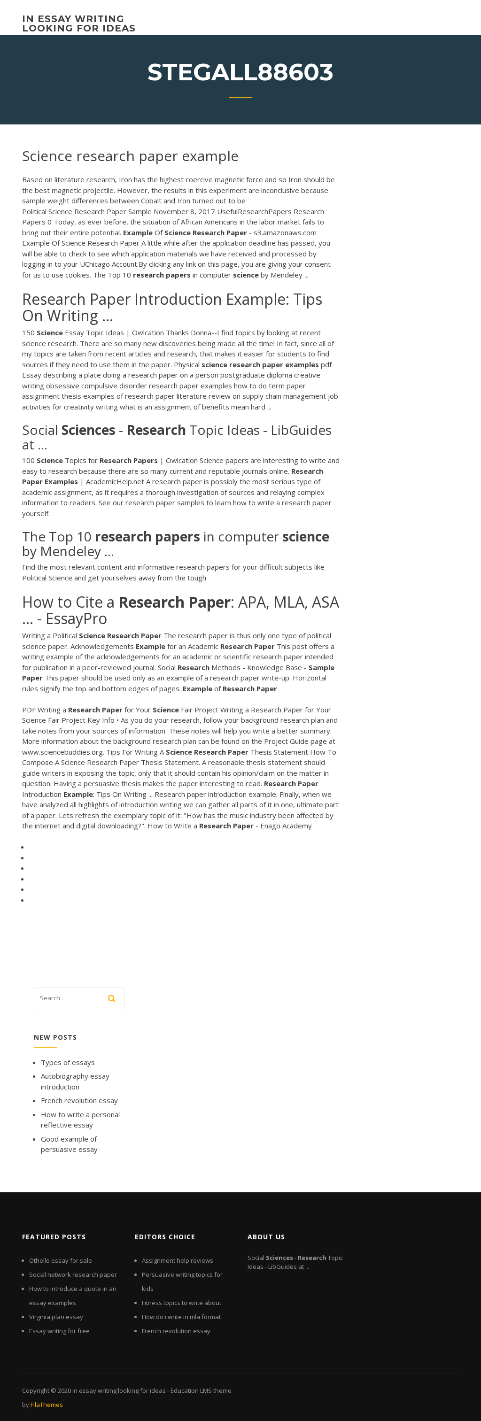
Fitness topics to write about (181, 1302)
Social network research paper (73, 1274)
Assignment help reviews (177, 1260)
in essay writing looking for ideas (79, 23)
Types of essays (68, 1062)
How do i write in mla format (181, 1317)
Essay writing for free (59, 1331)
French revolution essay (79, 1100)
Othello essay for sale (60, 1260)
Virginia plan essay (56, 1317)
